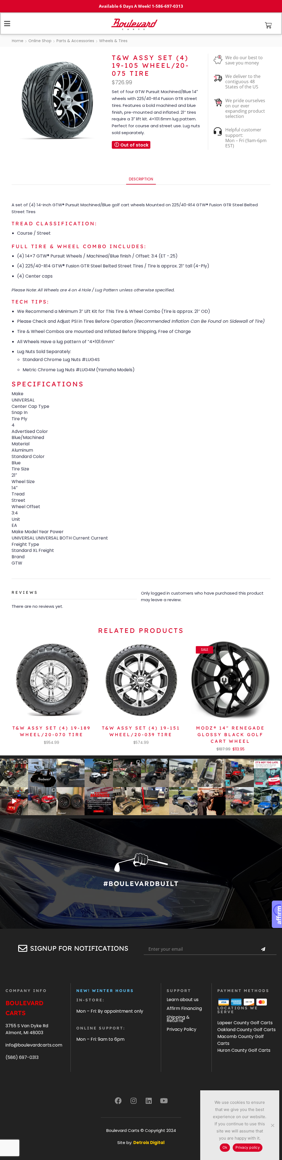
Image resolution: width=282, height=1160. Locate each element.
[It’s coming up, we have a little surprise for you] (42, 773)
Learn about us (183, 999)
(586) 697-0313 (22, 1057)
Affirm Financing (184, 1008)
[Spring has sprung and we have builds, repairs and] (183, 773)
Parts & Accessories (75, 41)
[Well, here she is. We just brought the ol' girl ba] (183, 801)
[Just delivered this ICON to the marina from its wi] (155, 773)
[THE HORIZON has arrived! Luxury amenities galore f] (268, 801)
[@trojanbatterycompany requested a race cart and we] (14, 773)
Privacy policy (247, 1147)
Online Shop (39, 41)
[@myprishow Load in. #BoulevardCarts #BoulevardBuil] (14, 801)
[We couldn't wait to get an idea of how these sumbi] (155, 801)
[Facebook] (118, 1101)
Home (17, 41)
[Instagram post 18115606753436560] (240, 773)
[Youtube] (164, 1101)
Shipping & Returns (178, 1019)
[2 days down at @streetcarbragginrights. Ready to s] (127, 773)
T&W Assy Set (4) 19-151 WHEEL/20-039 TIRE (141, 731)
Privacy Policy (181, 1029)
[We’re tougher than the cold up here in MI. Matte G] (70, 773)
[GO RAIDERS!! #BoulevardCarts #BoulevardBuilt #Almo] (240, 801)
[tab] (141, 179)
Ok (225, 1147)
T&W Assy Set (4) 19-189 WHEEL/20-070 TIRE (51, 731)
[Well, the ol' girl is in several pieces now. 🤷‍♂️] (127, 801)
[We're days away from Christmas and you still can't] (268, 773)
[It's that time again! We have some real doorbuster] (99, 801)
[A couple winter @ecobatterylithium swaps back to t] (211, 773)
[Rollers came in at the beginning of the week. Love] (70, 801)
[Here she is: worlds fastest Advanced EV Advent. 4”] (42, 801)
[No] (272, 1125)
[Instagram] (133, 1101)
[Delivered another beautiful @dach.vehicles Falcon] (99, 773)
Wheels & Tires (113, 41)
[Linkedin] (149, 1101)
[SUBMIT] (263, 949)
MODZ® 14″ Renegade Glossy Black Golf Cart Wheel (230, 734)
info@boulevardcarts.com (34, 1045)
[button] (268, 25)
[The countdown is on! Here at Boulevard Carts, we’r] (211, 801)
